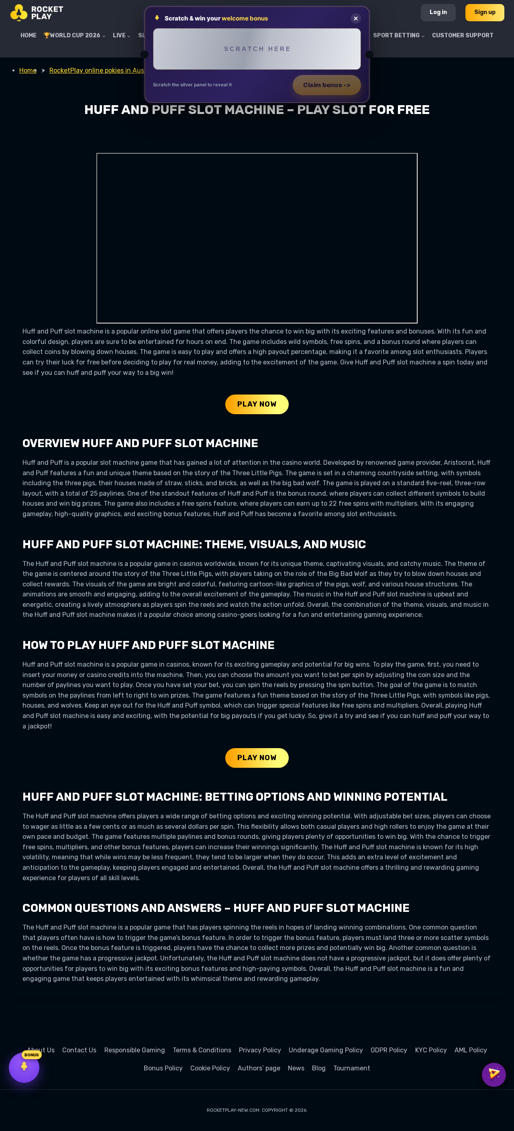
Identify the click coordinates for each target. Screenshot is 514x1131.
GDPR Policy (389, 1050)
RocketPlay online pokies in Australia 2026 (113, 70)
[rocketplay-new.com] (37, 12)
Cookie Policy (210, 1068)
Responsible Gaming (134, 1050)
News (296, 1068)
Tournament (351, 1068)
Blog (319, 1068)
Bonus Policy (163, 1068)
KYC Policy (431, 1050)
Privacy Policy (260, 1050)
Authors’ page (259, 1068)
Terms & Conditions (202, 1050)
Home (28, 35)
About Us (41, 1050)
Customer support (463, 35)
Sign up (485, 12)
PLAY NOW (257, 404)
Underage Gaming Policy (326, 1050)
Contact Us (79, 1050)
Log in (438, 12)
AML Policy (471, 1050)
